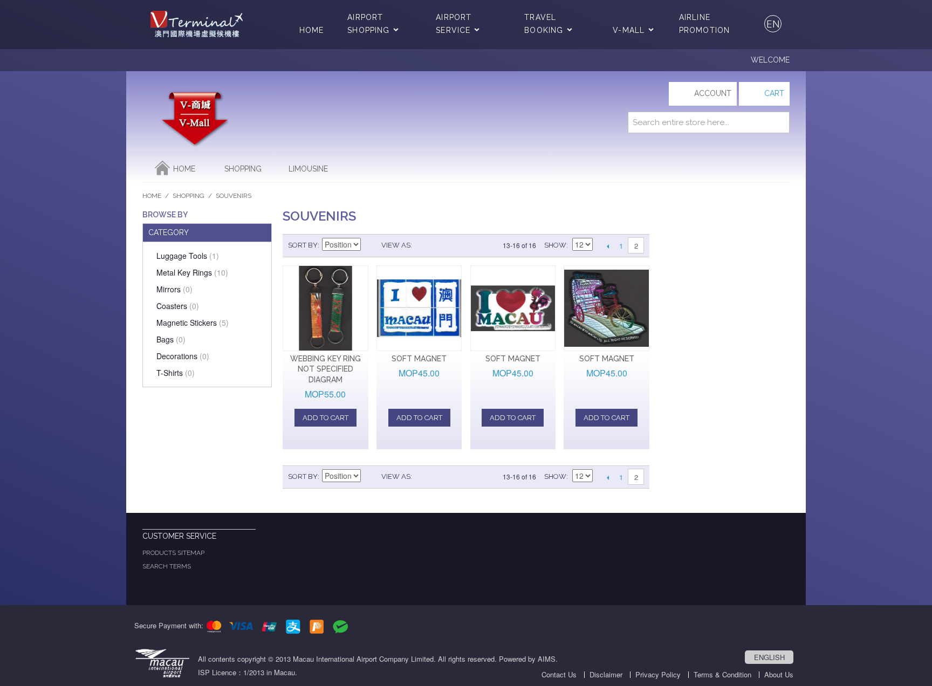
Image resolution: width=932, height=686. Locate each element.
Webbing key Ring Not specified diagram (325, 369)
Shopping (243, 168)
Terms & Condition (722, 674)
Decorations (182, 356)
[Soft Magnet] (419, 308)
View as (395, 245)
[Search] (779, 122)
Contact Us (559, 674)
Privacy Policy (658, 674)
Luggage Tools (187, 255)
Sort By (303, 245)
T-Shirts (175, 372)
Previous (607, 246)
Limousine (308, 168)
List (442, 245)
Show (555, 245)
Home (311, 30)
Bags (171, 339)
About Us (778, 674)
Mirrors (174, 289)
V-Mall (629, 30)
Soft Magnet (419, 358)
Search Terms (166, 566)
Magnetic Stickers (192, 322)
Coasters (177, 305)
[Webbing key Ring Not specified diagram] (325, 308)
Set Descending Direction (370, 245)
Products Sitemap (173, 553)
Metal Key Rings (192, 272)
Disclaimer (606, 674)
